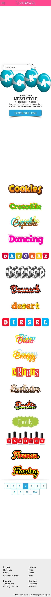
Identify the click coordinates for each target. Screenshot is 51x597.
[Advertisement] (25, 36)
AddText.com (8, 584)
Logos (6, 567)
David (31, 573)
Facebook (33, 584)
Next (35, 492)
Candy (6, 573)
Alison (31, 570)
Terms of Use (24, 595)
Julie (31, 575)
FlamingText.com (10, 586)
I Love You (7, 570)
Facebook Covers (10, 575)
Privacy (16, 595)
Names (32, 567)
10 (27, 492)
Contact (33, 581)
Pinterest (32, 586)
